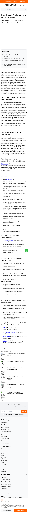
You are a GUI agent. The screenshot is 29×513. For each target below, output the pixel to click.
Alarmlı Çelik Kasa (5, 443)
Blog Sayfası (9, 11)
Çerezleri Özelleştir (7, 510)
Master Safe (4, 460)
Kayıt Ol (24, 411)
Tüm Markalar (4, 471)
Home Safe (3, 464)
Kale (2, 448)
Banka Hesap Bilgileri (6, 484)
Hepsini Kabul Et (20, 510)
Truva (2, 455)
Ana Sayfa (3, 11)
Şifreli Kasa (3, 434)
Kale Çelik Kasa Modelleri (9, 332)
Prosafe (3, 467)
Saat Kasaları (4, 422)
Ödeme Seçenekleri (5, 479)
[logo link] (11, 5)
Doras (2, 462)
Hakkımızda (3, 477)
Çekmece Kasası (5, 427)
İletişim (2, 491)
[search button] (25, 9)
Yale (4, 327)
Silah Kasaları (4, 436)
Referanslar (3, 488)
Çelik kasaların (4, 163)
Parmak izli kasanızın (8, 240)
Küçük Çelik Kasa (5, 429)
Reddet (10, 505)
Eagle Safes (4, 458)
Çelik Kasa (15, 11)
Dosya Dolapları (4, 424)
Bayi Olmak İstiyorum (6, 486)
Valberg (3, 453)
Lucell (2, 469)
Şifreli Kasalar (9, 179)
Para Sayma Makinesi (6, 431)
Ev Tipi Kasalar (4, 440)
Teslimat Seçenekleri (6, 481)
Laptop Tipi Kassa (5, 438)
